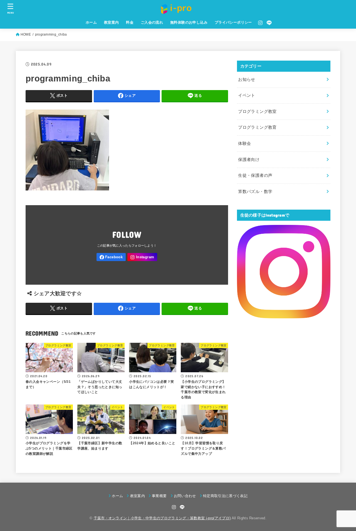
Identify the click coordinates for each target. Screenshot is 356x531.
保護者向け (248, 159)
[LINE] (269, 22)
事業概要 (159, 496)
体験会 (244, 143)
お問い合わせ (185, 496)
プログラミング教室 (257, 111)
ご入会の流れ (152, 22)
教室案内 (111, 22)
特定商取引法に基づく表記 (225, 496)
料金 (130, 22)
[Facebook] (111, 257)
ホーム (91, 22)
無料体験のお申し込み (188, 22)
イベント (246, 95)
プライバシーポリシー (233, 22)
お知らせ (246, 79)
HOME (26, 34)
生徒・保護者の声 (255, 175)
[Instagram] (260, 22)
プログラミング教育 (257, 127)
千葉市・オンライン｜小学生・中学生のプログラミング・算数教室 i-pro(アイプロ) (162, 518)
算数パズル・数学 (255, 191)
